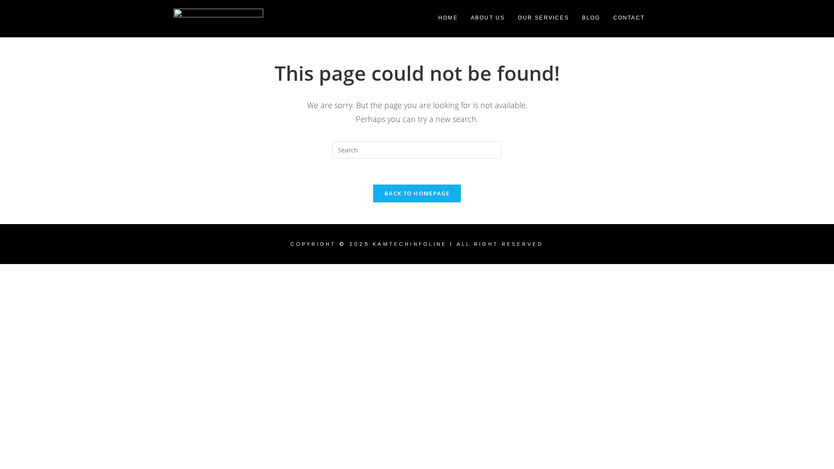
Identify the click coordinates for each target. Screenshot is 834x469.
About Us (488, 18)
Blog (591, 18)
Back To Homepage (417, 193)
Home (448, 18)
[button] (631, 18)
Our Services (543, 18)
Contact (629, 18)
